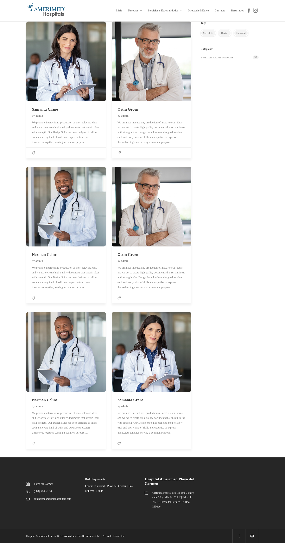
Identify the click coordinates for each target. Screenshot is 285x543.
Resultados (237, 10)
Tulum (99, 490)
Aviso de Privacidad (113, 536)
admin (39, 115)
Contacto (220, 10)
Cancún (89, 486)
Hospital (241, 32)
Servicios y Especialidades (163, 10)
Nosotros (133, 10)
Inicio (119, 10)
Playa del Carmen (117, 486)
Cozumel (100, 486)
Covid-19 (208, 32)
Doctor (225, 32)
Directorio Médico (198, 10)
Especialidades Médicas (217, 57)
